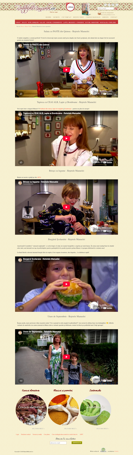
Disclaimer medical (25, 434)
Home (22, 26)
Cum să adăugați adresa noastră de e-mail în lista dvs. (65, 434)
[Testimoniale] (95, 425)
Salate (42, 22)
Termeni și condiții (37, 434)
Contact (114, 17)
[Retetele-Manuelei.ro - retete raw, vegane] (35, 9)
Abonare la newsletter (66, 439)
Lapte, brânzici (69, 22)
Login (100, 1)
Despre (48, 17)
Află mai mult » (38, 429)
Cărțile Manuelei (93, 17)
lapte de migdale (58, 109)
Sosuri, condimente (54, 22)
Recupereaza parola (107, 1)
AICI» (39, 177)
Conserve (80, 22)
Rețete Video (78, 17)
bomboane (68, 109)
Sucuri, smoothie (92, 22)
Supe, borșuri (33, 22)
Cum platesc (47, 434)
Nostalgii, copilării (108, 22)
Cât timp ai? (66, 17)
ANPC (81, 434)
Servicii (105, 17)
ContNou (116, 1)
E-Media (116, 451)
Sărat (18, 22)
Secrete (56, 17)
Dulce (24, 22)
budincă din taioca (46, 109)
